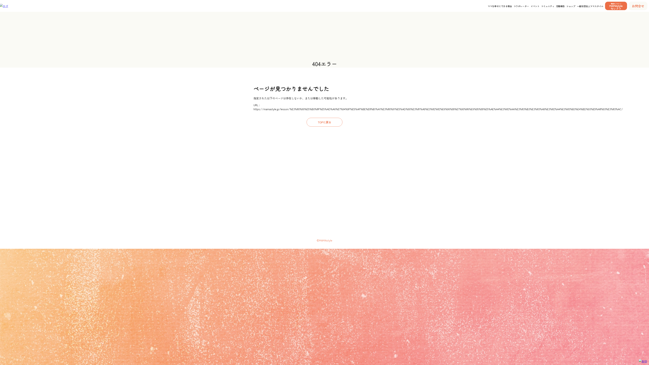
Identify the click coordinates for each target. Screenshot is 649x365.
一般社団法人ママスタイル (590, 6)
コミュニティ (547, 6)
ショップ (571, 6)
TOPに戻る (324, 122)
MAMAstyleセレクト (616, 6)
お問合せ (638, 6)
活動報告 (560, 6)
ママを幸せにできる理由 (500, 6)
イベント (535, 6)
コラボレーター (521, 6)
